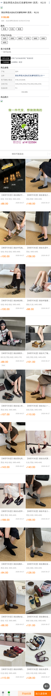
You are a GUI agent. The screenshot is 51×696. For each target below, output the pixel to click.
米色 (4, 29)
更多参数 (24, 92)
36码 (20, 38)
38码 (35, 38)
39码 (43, 38)
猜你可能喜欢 (18, 153)
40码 (4, 42)
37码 (27, 38)
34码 (4, 38)
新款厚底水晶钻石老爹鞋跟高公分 (30, 75)
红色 (12, 29)
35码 (12, 38)
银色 (19, 29)
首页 (3, 693)
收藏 (9, 693)
